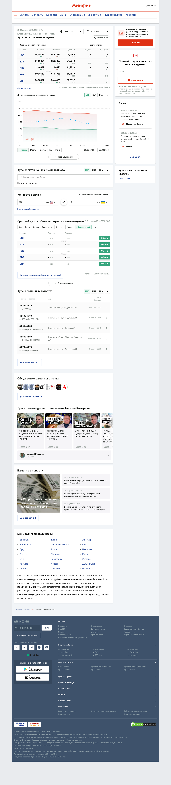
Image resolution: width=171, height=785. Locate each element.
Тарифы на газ (129, 632)
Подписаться (135, 80)
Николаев (87, 549)
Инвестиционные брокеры (134, 629)
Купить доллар (63, 670)
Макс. (57, 150)
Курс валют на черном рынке (135, 667)
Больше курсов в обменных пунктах (40, 275)
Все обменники (28, 362)
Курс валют (62, 626)
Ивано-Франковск (60, 544)
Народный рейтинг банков (134, 635)
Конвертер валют (64, 635)
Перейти (135, 42)
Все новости (27, 518)
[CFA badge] (48, 724)
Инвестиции (95, 14)
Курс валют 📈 (29, 609)
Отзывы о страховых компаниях (103, 711)
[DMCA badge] (143, 724)
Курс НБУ (61, 629)
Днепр (70, 227)
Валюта (24, 14)
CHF (22, 80)
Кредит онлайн (97, 635)
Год (51, 150)
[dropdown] (107, 95)
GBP (22, 74)
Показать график (65, 283)
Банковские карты (98, 629)
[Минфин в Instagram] (39, 647)
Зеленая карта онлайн (66, 711)
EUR (22, 61)
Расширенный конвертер (28, 209)
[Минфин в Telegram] (24, 647)
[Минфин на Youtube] (46, 647)
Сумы (23, 559)
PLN (22, 68)
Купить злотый (129, 670)
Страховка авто (64, 714)
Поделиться (102, 38)
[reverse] (64, 202)
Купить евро (95, 670)
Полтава (55, 554)
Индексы (130, 14)
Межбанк (61, 632)
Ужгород (86, 559)
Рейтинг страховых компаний (135, 711)
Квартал (42, 150)
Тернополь (56, 559)
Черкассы (25, 569)
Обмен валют (63, 667)
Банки (63, 14)
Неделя (24, 150)
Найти (46, 628)
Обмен (104, 238)
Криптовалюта (113, 14)
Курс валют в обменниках (101, 667)
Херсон (54, 564)
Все (20, 227)
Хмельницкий (84, 227)
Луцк (22, 549)
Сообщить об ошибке (27, 636)
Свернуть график (65, 157)
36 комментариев (29, 396)
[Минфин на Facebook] (17, 647)
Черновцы (87, 569)
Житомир (87, 540)
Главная (19, 609)
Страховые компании (132, 714)
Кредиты (51, 14)
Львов (36, 227)
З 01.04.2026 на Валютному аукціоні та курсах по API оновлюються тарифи (133, 116)
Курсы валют (124, 179)
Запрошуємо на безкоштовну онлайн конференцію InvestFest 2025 (135, 139)
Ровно (85, 554)
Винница (24, 540)
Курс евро (128, 626)
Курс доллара (96, 626)
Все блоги (135, 157)
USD (22, 55)
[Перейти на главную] (85, 5)
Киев (27, 227)
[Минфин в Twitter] (31, 647)
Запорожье (47, 227)
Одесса (23, 554)
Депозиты (37, 14)
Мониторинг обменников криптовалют (72, 638)
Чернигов (56, 569)
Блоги (122, 103)
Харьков (59, 227)
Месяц (33, 150)
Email (121, 71)
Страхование (77, 14)
